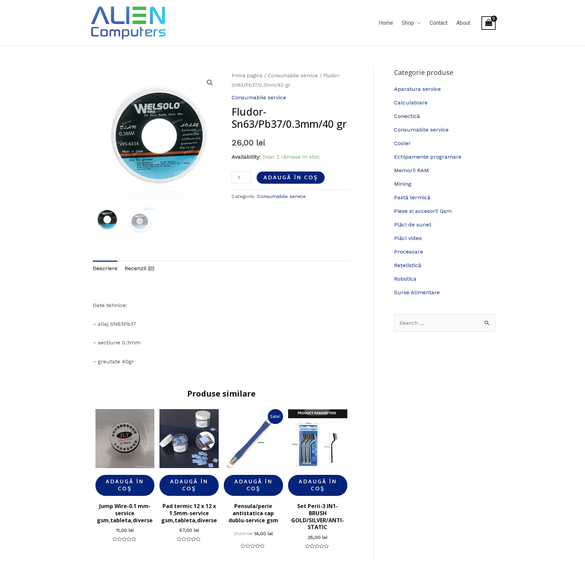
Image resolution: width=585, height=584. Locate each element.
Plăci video (408, 238)
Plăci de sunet (412, 224)
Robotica (405, 279)
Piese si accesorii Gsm (423, 211)
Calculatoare (411, 102)
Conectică (407, 116)
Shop (408, 23)
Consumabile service (293, 76)
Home (386, 23)
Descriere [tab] (105, 268)
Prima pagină (247, 76)
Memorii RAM (411, 170)
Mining (402, 184)
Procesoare (408, 251)
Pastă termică (412, 197)
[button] (210, 83)
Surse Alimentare (417, 292)
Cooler (402, 143)
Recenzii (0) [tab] (139, 268)
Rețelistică (407, 265)
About (463, 23)
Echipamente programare (427, 157)
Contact (439, 23)
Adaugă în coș (290, 177)
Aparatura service (417, 89)
